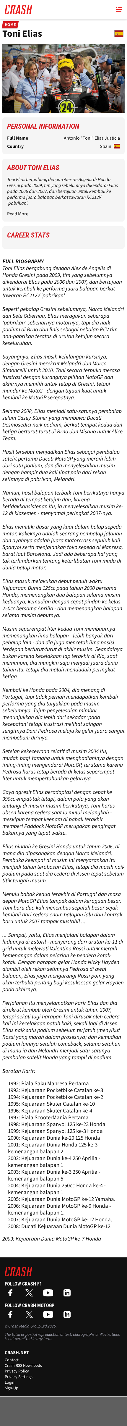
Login (9, 1382)
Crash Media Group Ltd (27, 1326)
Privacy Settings (18, 1377)
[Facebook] (12, 1295)
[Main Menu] (119, 9)
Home (10, 25)
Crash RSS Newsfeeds (23, 1366)
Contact (12, 1360)
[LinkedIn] (68, 1295)
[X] (31, 1295)
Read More (17, 214)
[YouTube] (50, 1295)
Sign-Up (11, 1388)
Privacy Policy (17, 1371)
